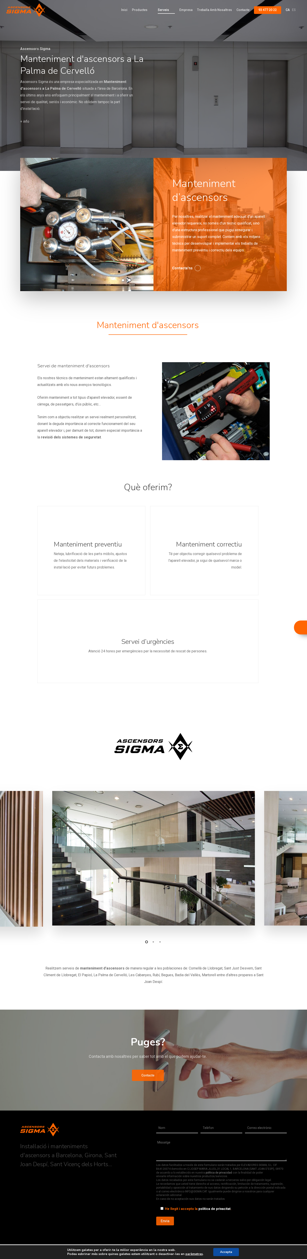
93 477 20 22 (267, 10)
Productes (139, 10)
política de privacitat (214, 1209)
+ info (24, 121)
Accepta (226, 1252)
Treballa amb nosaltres (214, 10)
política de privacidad (219, 1172)
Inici (124, 10)
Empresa (186, 10)
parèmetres (194, 1254)
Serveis (163, 10)
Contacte (242, 10)
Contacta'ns (182, 268)
